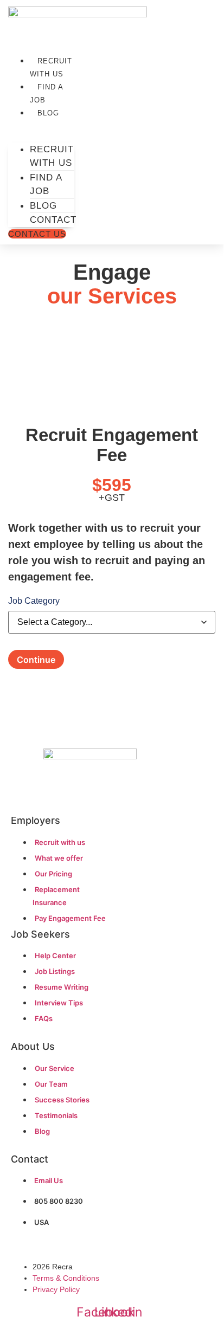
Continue (36, 659)
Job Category (34, 601)
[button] (41, 125)
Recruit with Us (51, 67)
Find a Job (46, 93)
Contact (53, 220)
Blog (48, 113)
